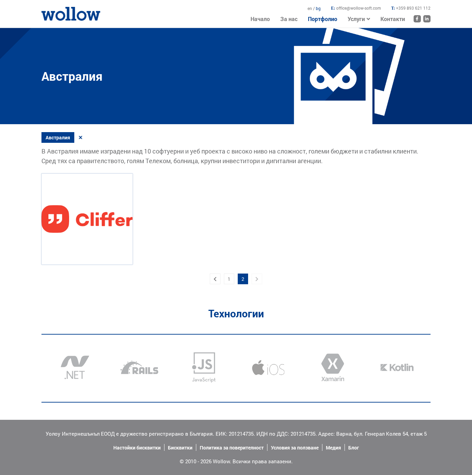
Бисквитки (180, 447)
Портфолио (322, 18)
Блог (353, 447)
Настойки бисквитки (137, 447)
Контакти (392, 18)
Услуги (356, 18)
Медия (333, 447)
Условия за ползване (295, 447)
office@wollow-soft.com (358, 8)
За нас (289, 18)
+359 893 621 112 (413, 8)
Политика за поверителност (232, 447)
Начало (50, 10)
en (310, 8)
